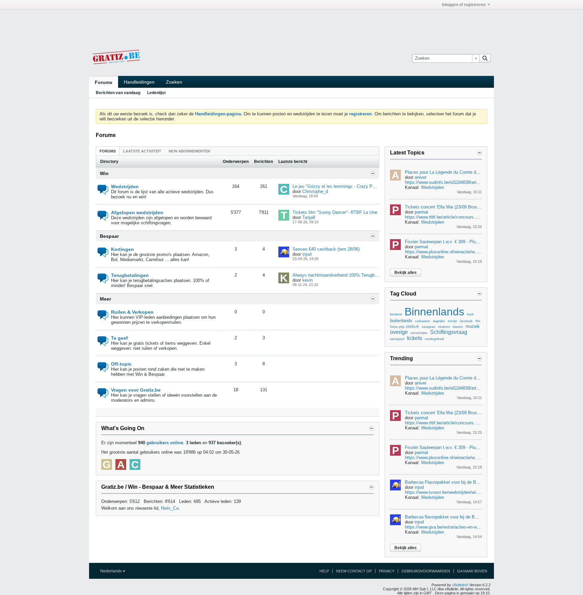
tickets (414, 338)
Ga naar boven (472, 571)
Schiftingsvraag (448, 332)
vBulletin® (460, 585)
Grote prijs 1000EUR (404, 327)
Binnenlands (434, 312)
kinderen (444, 327)
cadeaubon (422, 321)
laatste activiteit (142, 151)
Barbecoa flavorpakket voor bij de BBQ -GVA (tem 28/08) (460, 516)
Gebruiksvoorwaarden (425, 571)
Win (104, 173)
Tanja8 (308, 217)
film (477, 321)
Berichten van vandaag (118, 92)
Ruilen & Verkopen (132, 312)
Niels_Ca (169, 508)
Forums (103, 82)
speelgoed (397, 339)
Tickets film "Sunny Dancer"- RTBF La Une (335, 212)
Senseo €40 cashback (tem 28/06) (326, 249)
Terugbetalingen (130, 275)
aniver (420, 177)
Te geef (119, 338)
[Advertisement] (291, 24)
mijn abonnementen (189, 151)
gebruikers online (164, 442)
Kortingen (122, 249)
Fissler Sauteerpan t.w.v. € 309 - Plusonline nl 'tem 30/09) (461, 241)
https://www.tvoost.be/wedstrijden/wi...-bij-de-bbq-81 (455, 492)
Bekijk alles (405, 272)
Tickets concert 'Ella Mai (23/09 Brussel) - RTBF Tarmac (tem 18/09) (472, 206)
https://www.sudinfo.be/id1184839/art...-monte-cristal (456, 182)
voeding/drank (434, 339)
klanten (458, 327)
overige (399, 332)
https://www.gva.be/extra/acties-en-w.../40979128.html (457, 527)
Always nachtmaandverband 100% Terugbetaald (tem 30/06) (351, 275)
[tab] (107, 150)
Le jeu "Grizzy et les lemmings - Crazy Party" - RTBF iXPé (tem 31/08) (362, 186)
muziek (473, 326)
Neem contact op (354, 571)
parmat (421, 212)
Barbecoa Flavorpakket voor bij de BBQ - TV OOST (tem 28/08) (467, 482)
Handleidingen (139, 82)
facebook (466, 321)
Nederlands (111, 571)
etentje (452, 321)
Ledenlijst (156, 92)
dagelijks (439, 321)
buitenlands (401, 320)
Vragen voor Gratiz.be (136, 390)
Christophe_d (315, 191)
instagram (429, 327)
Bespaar (109, 236)
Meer (105, 299)
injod (306, 254)
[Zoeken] (485, 58)
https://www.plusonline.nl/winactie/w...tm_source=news (458, 251)
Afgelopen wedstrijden (137, 212)
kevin (307, 280)
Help (324, 571)
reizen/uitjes (419, 333)
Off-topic (121, 364)
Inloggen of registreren (463, 4)
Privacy (386, 571)
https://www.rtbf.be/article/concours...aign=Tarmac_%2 (458, 217)
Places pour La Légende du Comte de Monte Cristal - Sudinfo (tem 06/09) (476, 172)
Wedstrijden (125, 186)
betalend (396, 314)
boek (470, 314)
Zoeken (174, 82)
